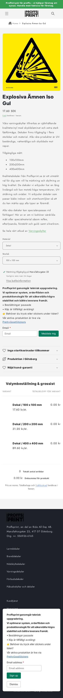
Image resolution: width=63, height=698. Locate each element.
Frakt (4, 115)
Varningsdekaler (15, 571)
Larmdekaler (13, 548)
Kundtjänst (12, 600)
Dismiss (14, 684)
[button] (6, 13)
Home (15, 23)
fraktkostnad (41, 485)
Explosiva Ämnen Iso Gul (34, 23)
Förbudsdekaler (15, 579)
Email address (15, 662)
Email (7, 327)
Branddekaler (14, 556)
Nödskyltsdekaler (16, 564)
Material (6, 239)
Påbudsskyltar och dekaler (21, 586)
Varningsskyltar (37, 231)
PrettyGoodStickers (14, 322)
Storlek (6, 254)
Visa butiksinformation (18, 280)
